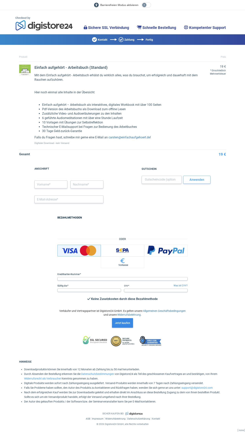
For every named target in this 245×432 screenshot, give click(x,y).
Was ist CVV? (181, 285)
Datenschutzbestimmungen (97, 373)
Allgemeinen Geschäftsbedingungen (164, 310)
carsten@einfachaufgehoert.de (129, 137)
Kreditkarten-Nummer (68, 274)
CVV (126, 286)
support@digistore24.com (197, 387)
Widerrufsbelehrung (129, 314)
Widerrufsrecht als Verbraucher (42, 378)
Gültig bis (62, 285)
